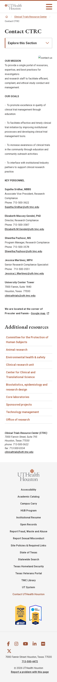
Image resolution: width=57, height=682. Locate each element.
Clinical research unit (20, 364)
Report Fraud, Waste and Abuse (28, 531)
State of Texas (28, 552)
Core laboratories (17, 397)
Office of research (18, 419)
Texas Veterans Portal (28, 573)
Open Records (28, 524)
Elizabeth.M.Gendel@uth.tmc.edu (24, 229)
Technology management (22, 412)
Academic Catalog (28, 496)
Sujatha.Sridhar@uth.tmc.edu (22, 207)
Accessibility (28, 489)
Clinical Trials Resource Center (30, 17)
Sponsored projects (19, 404)
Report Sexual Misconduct (28, 538)
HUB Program (29, 510)
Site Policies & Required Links (28, 545)
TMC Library (28, 580)
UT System (28, 587)
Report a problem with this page (30, 671)
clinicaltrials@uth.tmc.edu (20, 295)
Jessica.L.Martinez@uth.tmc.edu (24, 273)
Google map (38, 313)
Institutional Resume (28, 517)
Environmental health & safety (25, 357)
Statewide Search (28, 559)
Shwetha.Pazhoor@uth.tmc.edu (23, 251)
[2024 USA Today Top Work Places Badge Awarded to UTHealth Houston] (36, 615)
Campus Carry (28, 503)
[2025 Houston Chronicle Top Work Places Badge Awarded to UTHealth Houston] (22, 615)
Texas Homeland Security (28, 566)
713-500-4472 (30, 661)
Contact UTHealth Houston (28, 594)
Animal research (16, 349)
